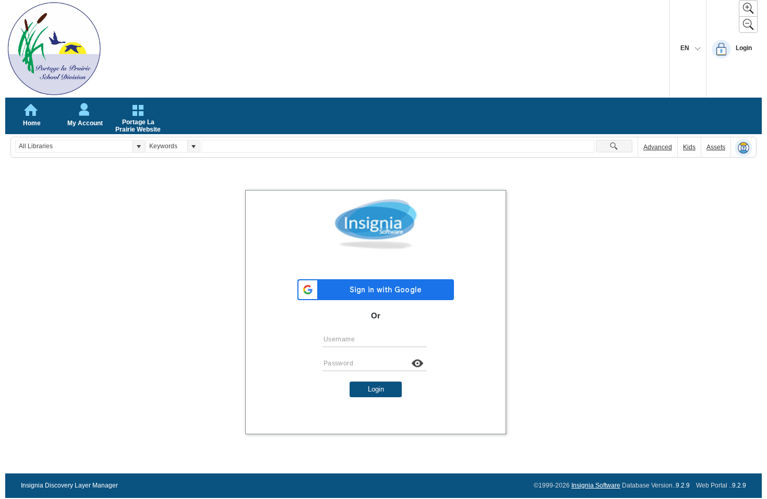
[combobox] (74, 146)
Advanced (657, 147)
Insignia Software (595, 485)
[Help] (743, 147)
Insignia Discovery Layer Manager (69, 485)
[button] (139, 146)
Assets (715, 147)
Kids (689, 147)
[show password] (417, 363)
